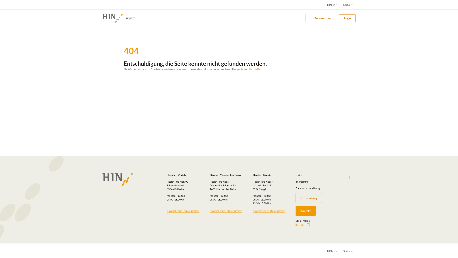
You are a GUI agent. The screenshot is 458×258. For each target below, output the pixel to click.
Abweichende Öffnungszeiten (183, 210)
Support (129, 18)
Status (346, 4)
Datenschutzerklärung (308, 188)
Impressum (302, 181)
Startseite (254, 69)
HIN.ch (331, 4)
